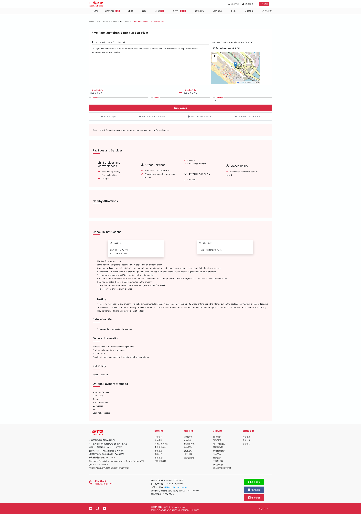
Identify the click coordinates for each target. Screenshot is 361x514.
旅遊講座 (199, 11)
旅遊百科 (188, 447)
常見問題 (217, 437)
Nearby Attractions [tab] (201, 116)
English (262, 508)
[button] (235, 65)
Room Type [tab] (110, 116)
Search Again (180, 108)
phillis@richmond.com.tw (175, 487)
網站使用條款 (219, 451)
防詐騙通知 (189, 458)
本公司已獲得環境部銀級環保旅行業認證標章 (109, 468)
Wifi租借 (187, 440)
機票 (130, 11)
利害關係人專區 (161, 444)
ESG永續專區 (160, 461)
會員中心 (246, 444)
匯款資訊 (217, 458)
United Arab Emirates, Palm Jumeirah (117, 21)
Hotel (98, 21)
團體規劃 (158, 451)
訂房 (159, 11)
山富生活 (158, 458)
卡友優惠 (188, 454)
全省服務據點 (160, 447)
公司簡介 (158, 437)
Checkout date (191, 90)
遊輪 (144, 11)
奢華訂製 (267, 11)
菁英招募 (158, 440)
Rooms (95, 98)
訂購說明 (217, 440)
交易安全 (217, 454)
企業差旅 (246, 440)
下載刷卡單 (218, 461)
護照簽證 (217, 11)
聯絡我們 (158, 454)
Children (219, 98)
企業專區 (249, 11)
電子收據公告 (219, 444)
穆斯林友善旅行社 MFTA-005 (102, 457)
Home (91, 21)
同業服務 (246, 437)
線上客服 (255, 482)
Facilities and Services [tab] (153, 116)
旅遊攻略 (188, 451)
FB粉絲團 (255, 490)
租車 (233, 11)
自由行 (179, 11)
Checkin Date (97, 90)
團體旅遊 (112, 11)
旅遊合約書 (218, 464)
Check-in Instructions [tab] (249, 116)
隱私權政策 (218, 447)
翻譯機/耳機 (189, 444)
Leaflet (241, 82)
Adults (156, 98)
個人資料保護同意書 (222, 468)
